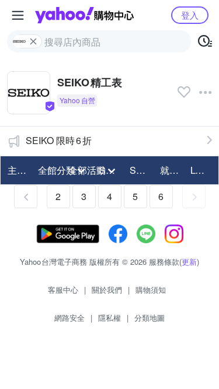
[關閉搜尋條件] (33, 41)
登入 (190, 15)
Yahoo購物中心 (84, 15)
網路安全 (69, 317)
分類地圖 (149, 317)
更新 (189, 261)
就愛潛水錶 (171, 170)
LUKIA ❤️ (202, 170)
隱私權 (109, 317)
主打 (17, 170)
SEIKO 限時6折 (59, 140)
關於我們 (107, 289)
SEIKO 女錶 (141, 170)
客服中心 (63, 289)
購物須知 (150, 289)
